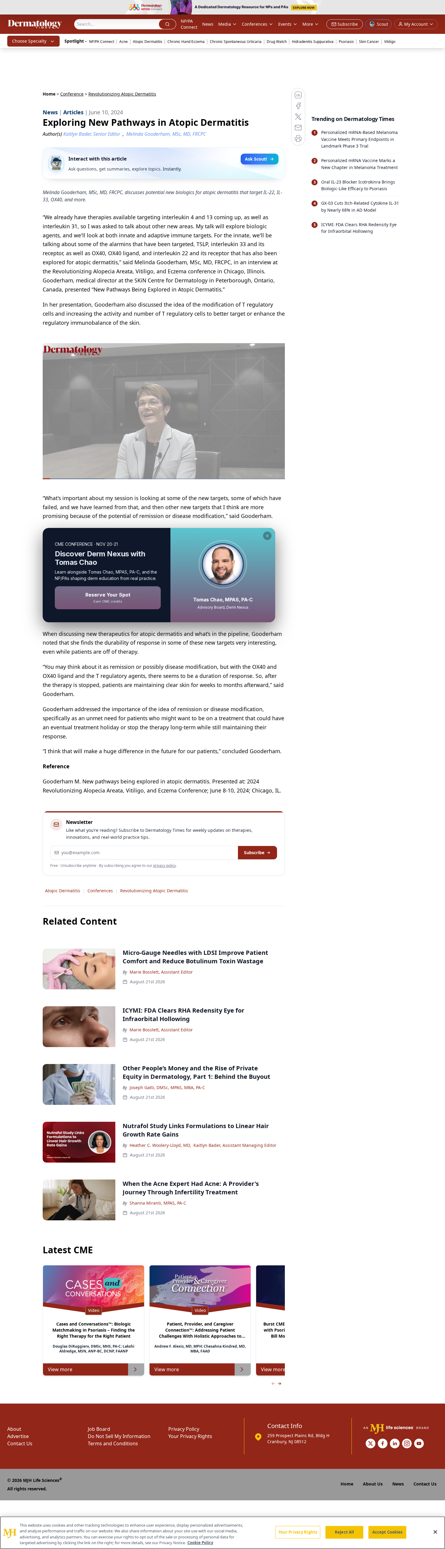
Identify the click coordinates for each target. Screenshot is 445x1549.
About (14, 1429)
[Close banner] (437, 8)
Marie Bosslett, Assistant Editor (161, 972)
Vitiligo (389, 41)
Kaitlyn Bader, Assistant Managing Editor (234, 1145)
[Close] (435, 1531)
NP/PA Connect (189, 24)
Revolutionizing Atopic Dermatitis (154, 890)
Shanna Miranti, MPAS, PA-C (158, 1203)
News (207, 24)
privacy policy (164, 865)
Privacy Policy (183, 1429)
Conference (72, 94)
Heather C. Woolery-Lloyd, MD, (160, 1145)
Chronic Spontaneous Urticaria (236, 41)
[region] (222, 1532)
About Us (373, 1484)
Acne (123, 41)
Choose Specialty (29, 41)
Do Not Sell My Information (119, 1436)
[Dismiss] (267, 536)
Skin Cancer (369, 41)
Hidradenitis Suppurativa (313, 41)
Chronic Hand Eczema (186, 41)
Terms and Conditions (113, 1443)
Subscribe (254, 852)
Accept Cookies (387, 1532)
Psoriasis (346, 41)
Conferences (254, 24)
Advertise (18, 1436)
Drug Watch (277, 41)
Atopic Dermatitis (147, 41)
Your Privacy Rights (190, 1436)
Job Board (99, 1429)
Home (49, 94)
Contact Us (19, 1443)
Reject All (344, 1532)
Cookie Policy (200, 1542)
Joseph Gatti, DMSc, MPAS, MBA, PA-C (167, 1087)
